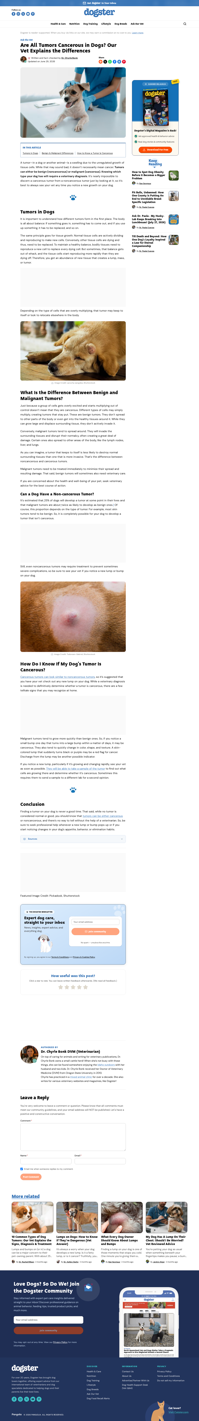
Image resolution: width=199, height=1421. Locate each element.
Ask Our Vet (137, 24)
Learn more (137, 32)
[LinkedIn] (119, 62)
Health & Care (58, 24)
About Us (126, 1376)
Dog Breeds (121, 24)
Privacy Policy (60, 1342)
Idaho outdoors (106, 1064)
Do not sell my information (170, 1380)
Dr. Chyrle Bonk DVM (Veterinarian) (70, 1051)
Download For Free (157, 149)
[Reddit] (100, 62)
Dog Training (90, 24)
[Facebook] (13, 14)
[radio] (60, 987)
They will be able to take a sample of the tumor (75, 768)
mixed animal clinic (81, 1077)
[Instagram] (18, 14)
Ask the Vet (26, 40)
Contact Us (128, 1371)
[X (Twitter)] (23, 14)
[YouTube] (28, 14)
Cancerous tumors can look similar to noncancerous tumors (57, 677)
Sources (32, 838)
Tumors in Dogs (30, 153)
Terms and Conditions (168, 1376)
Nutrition (74, 24)
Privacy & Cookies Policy (84, 957)
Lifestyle (106, 24)
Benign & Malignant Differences (57, 153)
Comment (26, 1120)
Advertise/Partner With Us (135, 1380)
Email (78, 1155)
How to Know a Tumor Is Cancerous (95, 153)
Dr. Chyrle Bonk (69, 58)
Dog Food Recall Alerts (98, 1398)
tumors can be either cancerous (103, 816)
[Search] (184, 23)
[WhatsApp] (110, 62)
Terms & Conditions (60, 957)
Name (24, 1155)
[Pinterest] (33, 14)
